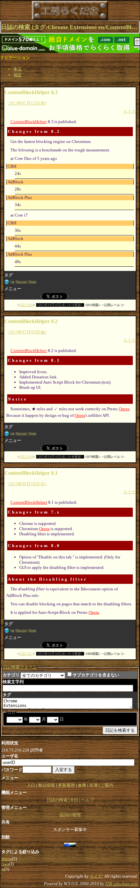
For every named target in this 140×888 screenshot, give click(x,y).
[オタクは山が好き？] (70, 844)
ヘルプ (87, 799)
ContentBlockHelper (28, 121)
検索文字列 (13, 681)
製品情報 (46, 785)
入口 (31, 785)
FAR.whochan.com (121, 883)
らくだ (129, 111)
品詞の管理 (70, 814)
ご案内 (107, 785)
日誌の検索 (57, 799)
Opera (32, 281)
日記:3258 (26, 456)
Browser (21, 281)
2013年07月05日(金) (27, 332)
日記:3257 (26, 653)
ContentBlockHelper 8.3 (31, 92)
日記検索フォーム (20, 667)
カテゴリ (11, 674)
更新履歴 (66, 785)
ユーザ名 (9, 756)
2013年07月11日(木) (27, 103)
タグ (7, 694)
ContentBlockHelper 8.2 (31, 321)
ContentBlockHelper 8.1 (31, 473)
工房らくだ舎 (39, 11)
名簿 (93, 785)
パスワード (11, 769)
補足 (17, 74)
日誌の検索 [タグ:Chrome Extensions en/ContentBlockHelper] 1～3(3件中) (70, 27)
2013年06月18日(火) (27, 483)
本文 (17, 68)
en (12, 281)
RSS (74, 799)
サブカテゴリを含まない (96, 674)
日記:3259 (26, 305)
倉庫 (82, 785)
